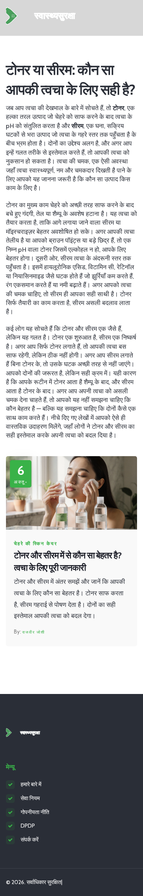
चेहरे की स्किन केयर (35, 544)
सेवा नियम (30, 798)
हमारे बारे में (31, 784)
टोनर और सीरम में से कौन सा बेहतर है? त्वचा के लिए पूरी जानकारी (68, 561)
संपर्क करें (30, 839)
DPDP (28, 825)
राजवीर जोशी (33, 632)
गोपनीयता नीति (35, 812)
